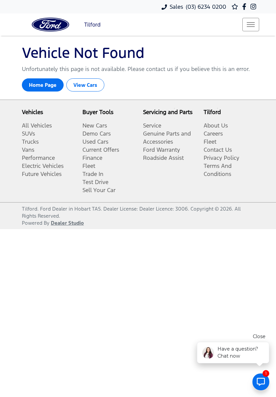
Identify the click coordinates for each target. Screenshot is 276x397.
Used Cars (95, 141)
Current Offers (100, 149)
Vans (28, 149)
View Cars (85, 85)
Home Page (43, 85)
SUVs (28, 133)
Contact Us (218, 149)
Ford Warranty (161, 149)
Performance (38, 157)
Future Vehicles (42, 174)
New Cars (94, 125)
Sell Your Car (98, 190)
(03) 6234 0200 (206, 6)
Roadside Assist (163, 157)
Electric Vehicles (43, 166)
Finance (92, 157)
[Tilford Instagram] (254, 6)
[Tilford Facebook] (245, 6)
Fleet (88, 166)
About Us (216, 125)
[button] (250, 24)
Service (152, 125)
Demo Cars (96, 133)
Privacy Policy (221, 157)
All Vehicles (37, 125)
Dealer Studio (67, 223)
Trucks (30, 141)
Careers (213, 133)
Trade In (92, 174)
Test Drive (95, 182)
